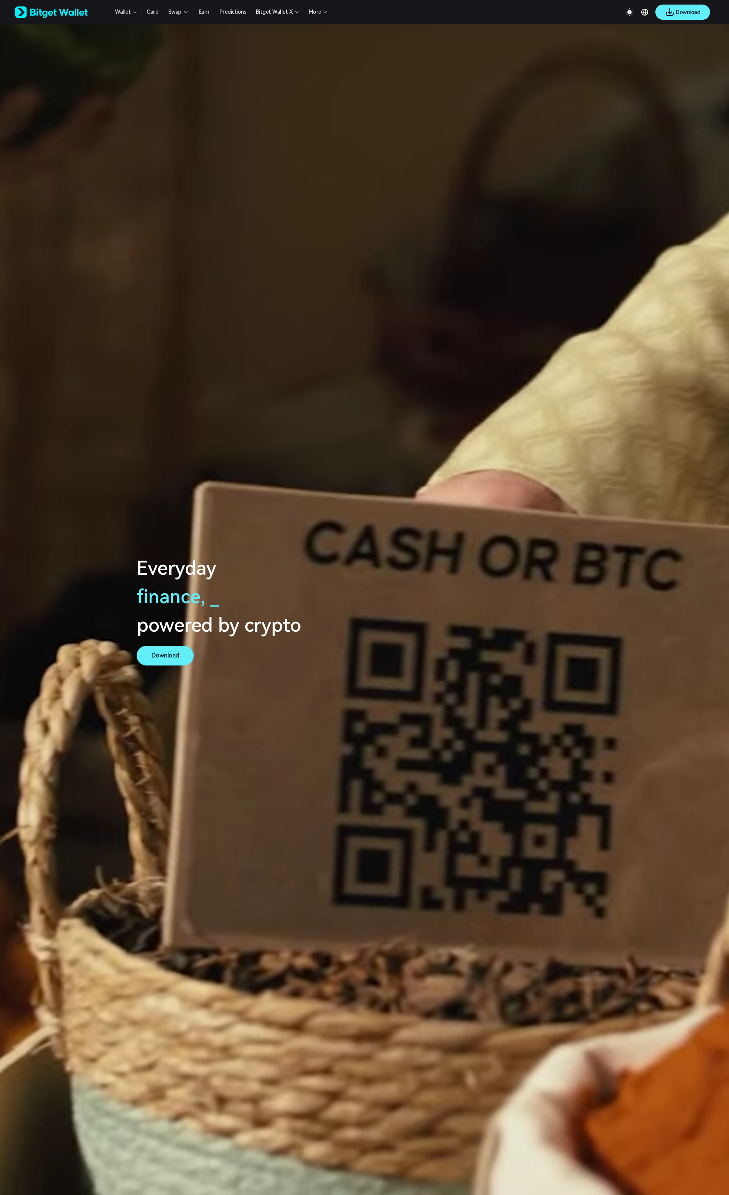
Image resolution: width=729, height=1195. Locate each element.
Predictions (232, 12)
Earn (204, 12)
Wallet (123, 12)
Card (152, 12)
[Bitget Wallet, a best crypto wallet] (61, 12)
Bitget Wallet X (274, 12)
